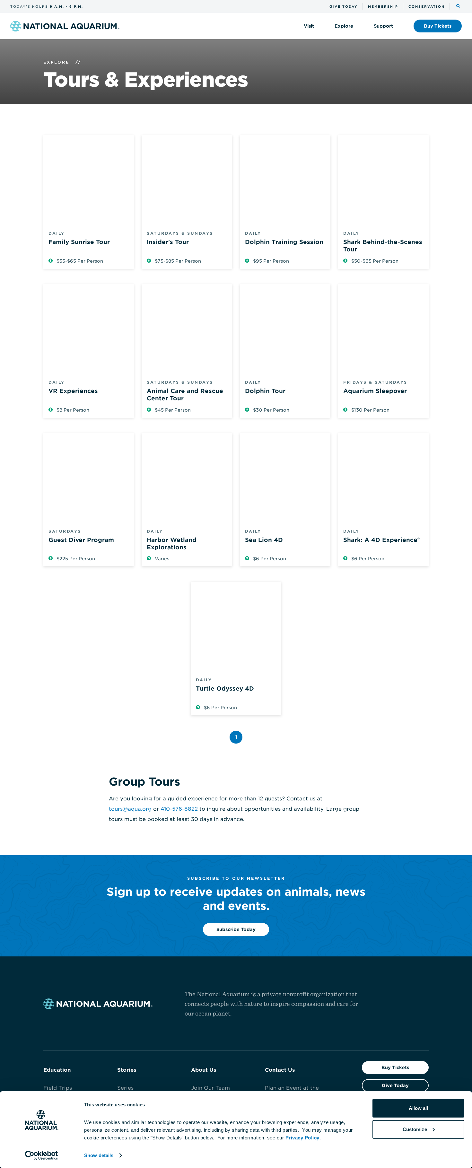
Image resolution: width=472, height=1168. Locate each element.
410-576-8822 (179, 809)
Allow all (418, 1108)
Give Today (395, 1085)
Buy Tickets (395, 1067)
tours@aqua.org (130, 809)
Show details (98, 1155)
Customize (415, 1129)
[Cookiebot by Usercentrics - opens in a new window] (41, 1155)
